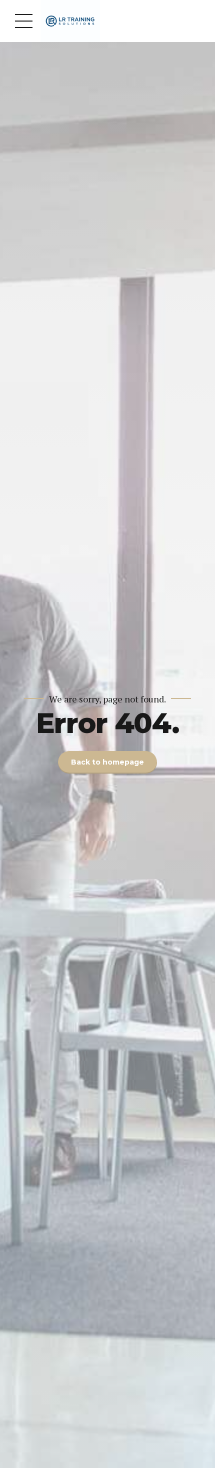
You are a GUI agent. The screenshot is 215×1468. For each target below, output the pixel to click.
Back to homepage (107, 762)
